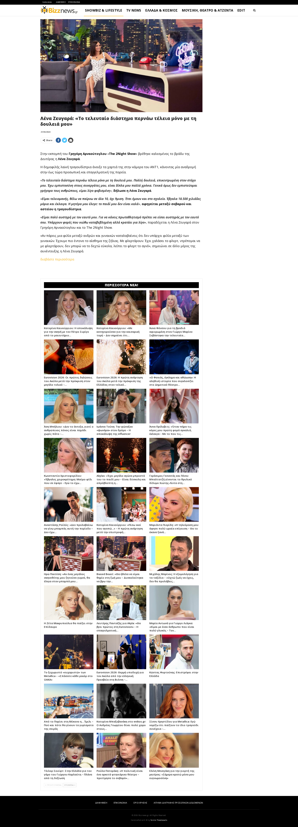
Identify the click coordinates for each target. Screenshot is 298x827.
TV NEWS (133, 10)
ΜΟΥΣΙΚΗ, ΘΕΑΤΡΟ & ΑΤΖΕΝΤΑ (207, 10)
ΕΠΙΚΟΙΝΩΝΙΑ (74, 2)
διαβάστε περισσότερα (57, 259)
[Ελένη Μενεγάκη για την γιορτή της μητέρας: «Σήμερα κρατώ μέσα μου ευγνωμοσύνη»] (174, 750)
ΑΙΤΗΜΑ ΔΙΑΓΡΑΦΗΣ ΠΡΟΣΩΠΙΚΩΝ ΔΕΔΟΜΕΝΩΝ (178, 802)
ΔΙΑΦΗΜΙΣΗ (61, 2)
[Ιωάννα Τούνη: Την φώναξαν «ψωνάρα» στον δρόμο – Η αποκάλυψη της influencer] (121, 406)
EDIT (241, 10)
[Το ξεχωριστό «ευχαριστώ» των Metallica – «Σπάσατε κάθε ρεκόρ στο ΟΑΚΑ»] (68, 652)
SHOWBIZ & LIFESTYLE (103, 10)
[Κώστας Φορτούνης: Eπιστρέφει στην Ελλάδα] (174, 652)
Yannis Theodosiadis (159, 820)
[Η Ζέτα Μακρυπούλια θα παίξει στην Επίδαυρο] (68, 602)
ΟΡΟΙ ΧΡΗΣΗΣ (140, 802)
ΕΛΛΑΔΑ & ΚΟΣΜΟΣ (161, 10)
